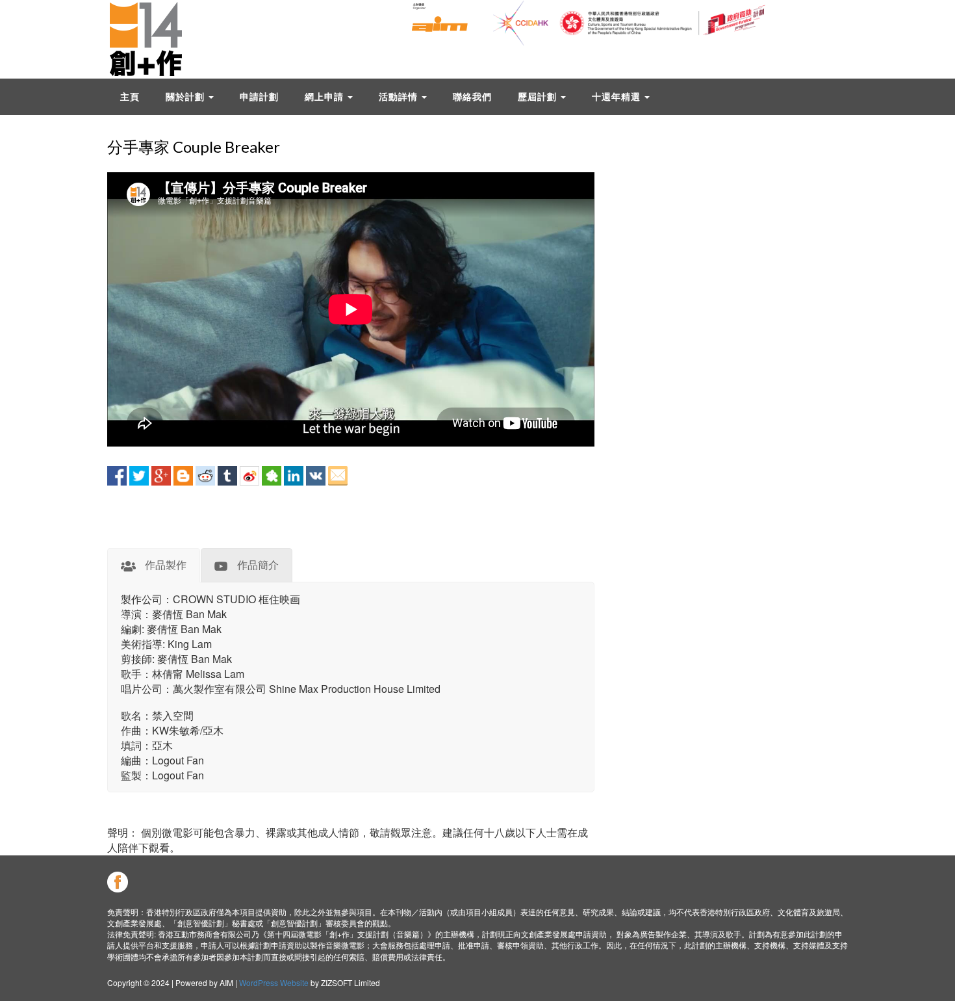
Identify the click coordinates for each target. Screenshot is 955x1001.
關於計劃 (186, 96)
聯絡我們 (472, 96)
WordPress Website (274, 982)
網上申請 (325, 96)
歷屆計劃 (538, 96)
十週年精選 (617, 96)
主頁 (130, 96)
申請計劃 (259, 96)
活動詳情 (399, 96)
